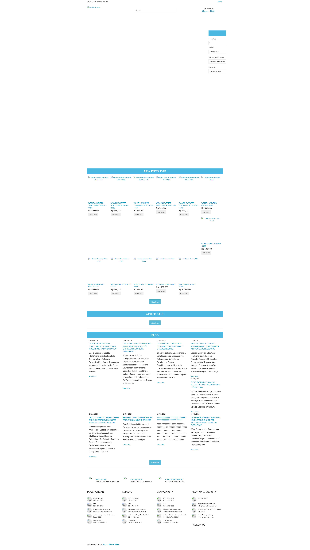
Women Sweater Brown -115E (209, 204)
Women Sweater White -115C (96, 285)
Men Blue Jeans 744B (165, 284)
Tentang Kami (147, 20)
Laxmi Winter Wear (111, 544)
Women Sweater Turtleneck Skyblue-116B (144, 205)
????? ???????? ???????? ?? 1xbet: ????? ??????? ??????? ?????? (172, 418)
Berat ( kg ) (212, 39)
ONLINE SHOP (136, 479)
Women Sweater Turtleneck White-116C (120, 205)
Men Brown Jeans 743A (187, 285)
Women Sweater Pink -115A (143, 285)
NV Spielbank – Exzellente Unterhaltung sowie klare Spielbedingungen (170, 346)
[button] (203, 82)
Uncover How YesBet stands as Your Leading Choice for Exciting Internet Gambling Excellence (205, 421)
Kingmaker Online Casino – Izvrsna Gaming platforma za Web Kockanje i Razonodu (205, 346)
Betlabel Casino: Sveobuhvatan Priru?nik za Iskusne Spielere (137, 418)
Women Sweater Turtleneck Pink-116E (166, 204)
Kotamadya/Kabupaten (216, 57)
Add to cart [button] (93, 214)
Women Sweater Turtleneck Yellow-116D (188, 205)
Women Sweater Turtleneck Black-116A (97, 205)
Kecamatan (212, 67)
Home (92, 20)
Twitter (199, 532)
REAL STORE (101, 479)
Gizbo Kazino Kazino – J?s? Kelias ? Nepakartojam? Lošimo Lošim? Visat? (205, 384)
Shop (101, 20)
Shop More (155, 302)
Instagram (214, 532)
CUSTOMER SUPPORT (174, 479)
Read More (92, 376)
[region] (104, 83)
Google (204, 532)
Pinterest (209, 532)
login (220, 2)
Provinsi (211, 48)
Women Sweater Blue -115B (121, 285)
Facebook (194, 532)
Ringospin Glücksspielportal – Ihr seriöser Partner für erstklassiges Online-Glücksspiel (137, 347)
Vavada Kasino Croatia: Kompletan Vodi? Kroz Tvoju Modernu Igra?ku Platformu (102, 346)
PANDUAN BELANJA (117, 20)
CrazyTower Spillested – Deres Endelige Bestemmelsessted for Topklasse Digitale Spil (104, 420)
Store (133, 20)
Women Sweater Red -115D (211, 244)
